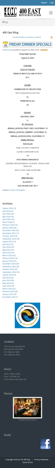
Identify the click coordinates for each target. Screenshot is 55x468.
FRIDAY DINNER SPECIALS (30, 45)
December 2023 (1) (10, 297)
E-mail (11, 190)
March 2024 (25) (9, 289)
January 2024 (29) (9, 294)
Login (52, 3)
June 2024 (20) (8, 280)
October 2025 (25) (10, 236)
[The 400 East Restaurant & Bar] (22, 12)
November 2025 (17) (11, 233)
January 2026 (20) (9, 228)
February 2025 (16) (10, 258)
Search (38, 37)
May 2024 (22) (8, 283)
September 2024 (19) (11, 272)
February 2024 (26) (10, 291)
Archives (30, 37)
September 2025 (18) (11, 239)
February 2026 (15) (10, 225)
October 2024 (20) (10, 269)
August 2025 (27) (9, 241)
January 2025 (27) (9, 261)
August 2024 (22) (9, 275)
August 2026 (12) (9, 208)
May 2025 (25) (8, 250)
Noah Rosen (7, 50)
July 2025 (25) (8, 244)
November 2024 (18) (11, 266)
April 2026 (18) (8, 219)
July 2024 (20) (8, 278)
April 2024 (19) (8, 286)
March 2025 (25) (9, 255)
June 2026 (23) (8, 214)
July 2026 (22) (8, 211)
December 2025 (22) (11, 230)
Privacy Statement (41, 460)
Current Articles (19, 37)
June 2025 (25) (8, 247)
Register (44, 3)
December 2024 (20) (11, 264)
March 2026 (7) (9, 222)
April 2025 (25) (8, 253)
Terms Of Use (27, 462)
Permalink (20, 190)
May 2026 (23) (8, 217)
